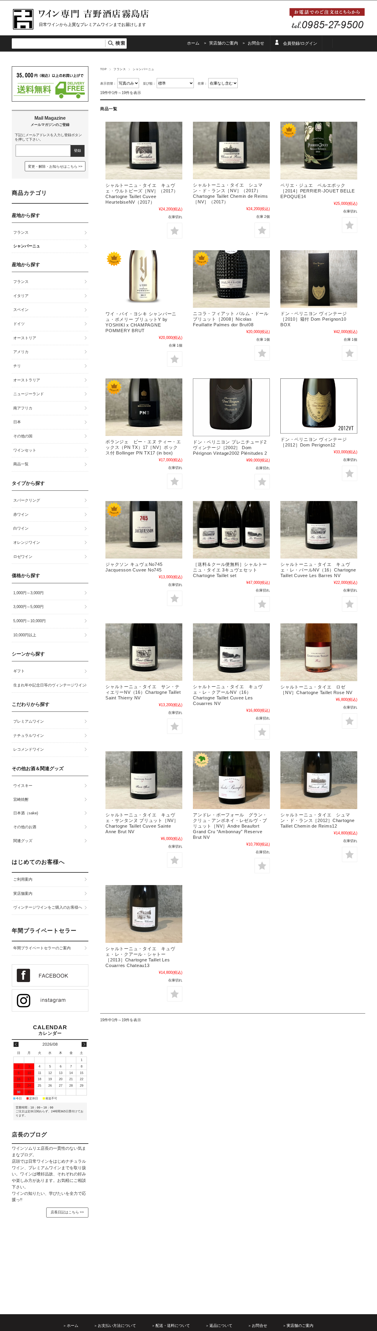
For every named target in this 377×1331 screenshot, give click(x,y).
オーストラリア (26, 380)
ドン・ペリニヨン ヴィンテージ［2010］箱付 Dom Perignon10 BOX (313, 319)
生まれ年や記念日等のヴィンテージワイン (49, 685)
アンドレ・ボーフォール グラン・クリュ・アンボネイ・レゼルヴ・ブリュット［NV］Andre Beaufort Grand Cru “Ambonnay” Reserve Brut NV (230, 826)
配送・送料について (173, 1326)
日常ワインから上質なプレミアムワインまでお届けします (92, 24)
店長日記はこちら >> (67, 1212)
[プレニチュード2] (231, 407)
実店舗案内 (22, 893)
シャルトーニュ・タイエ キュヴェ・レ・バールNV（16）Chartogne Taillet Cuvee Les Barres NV (318, 570)
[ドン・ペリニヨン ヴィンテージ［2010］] (318, 279)
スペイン (21, 309)
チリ (17, 366)
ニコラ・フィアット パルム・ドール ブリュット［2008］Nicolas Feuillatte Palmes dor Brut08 (231, 319)
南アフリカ (22, 408)
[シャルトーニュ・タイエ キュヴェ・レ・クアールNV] (231, 652)
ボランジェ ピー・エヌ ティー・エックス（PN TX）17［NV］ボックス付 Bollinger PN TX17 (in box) (143, 447)
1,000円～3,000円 (28, 593)
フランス (119, 69)
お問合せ (256, 43)
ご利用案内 (22, 879)
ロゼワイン (22, 556)
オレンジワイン (26, 542)
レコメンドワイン (28, 749)
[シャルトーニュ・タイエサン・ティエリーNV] (143, 652)
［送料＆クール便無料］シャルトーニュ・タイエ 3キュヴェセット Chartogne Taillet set (230, 570)
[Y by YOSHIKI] (143, 279)
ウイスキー (22, 785)
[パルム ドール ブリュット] (231, 279)
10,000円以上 (24, 635)
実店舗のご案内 (223, 43)
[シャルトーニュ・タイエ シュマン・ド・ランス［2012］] (318, 780)
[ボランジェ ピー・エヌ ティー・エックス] (143, 407)
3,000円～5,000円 (28, 606)
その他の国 (22, 436)
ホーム (193, 43)
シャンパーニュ (26, 246)
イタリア (21, 296)
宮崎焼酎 (21, 799)
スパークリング (26, 500)
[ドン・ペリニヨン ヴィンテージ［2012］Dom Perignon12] (318, 406)
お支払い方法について (117, 1326)
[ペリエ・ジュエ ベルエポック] (318, 150)
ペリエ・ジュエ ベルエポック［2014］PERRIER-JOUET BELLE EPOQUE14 (317, 191)
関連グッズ (22, 841)
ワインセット (24, 450)
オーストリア (24, 338)
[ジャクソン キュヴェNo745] (143, 530)
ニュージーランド (28, 394)
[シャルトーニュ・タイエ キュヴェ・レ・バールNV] (318, 530)
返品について (220, 1326)
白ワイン (21, 528)
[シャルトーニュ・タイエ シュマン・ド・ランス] (231, 150)
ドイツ (19, 324)
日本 (17, 422)
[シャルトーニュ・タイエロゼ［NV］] (318, 652)
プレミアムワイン (28, 721)
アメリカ (21, 352)
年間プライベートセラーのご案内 (42, 948)
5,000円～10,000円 (29, 621)
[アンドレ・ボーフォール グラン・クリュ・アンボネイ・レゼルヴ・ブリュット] (231, 780)
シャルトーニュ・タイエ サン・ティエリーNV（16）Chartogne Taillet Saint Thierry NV (143, 692)
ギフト (19, 671)
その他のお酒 (24, 827)
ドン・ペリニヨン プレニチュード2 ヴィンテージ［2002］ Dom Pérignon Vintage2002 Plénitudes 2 (230, 447)
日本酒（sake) (25, 813)
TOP (103, 69)
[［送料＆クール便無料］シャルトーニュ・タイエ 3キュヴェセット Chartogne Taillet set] (231, 530)
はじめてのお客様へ (38, 862)
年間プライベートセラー (44, 931)
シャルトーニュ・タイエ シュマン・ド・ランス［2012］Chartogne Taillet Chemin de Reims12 (317, 820)
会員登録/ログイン (300, 43)
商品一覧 (21, 464)
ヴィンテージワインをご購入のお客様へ (47, 907)
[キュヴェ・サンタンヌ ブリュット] (143, 780)
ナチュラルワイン (28, 735)
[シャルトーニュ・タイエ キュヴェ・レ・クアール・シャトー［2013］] (143, 914)
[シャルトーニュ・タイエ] (143, 150)
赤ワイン (21, 514)
